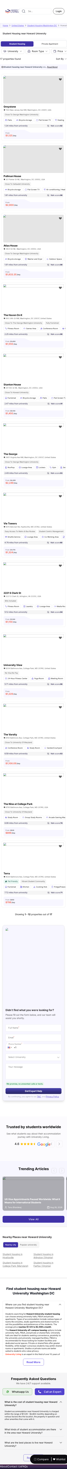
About (3, 1466)
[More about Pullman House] (33, 159)
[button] (10, 1047)
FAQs (24, 1466)
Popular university (28, 1245)
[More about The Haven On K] (33, 304)
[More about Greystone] (33, 89)
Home (5, 25)
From (11, 134)
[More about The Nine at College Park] (33, 793)
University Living (13, 1354)
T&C (39, 1096)
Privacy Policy (52, 1096)
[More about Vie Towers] (33, 513)
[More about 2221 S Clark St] (33, 582)
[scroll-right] (59, 1144)
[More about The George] (33, 443)
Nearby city (10, 1245)
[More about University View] (33, 654)
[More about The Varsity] (33, 724)
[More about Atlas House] (33, 228)
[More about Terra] (33, 863)
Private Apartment (50, 44)
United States (18, 25)
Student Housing (17, 44)
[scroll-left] (51, 1144)
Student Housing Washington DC (42, 25)
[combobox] (35, 11)
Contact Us (14, 1466)
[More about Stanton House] (33, 374)
